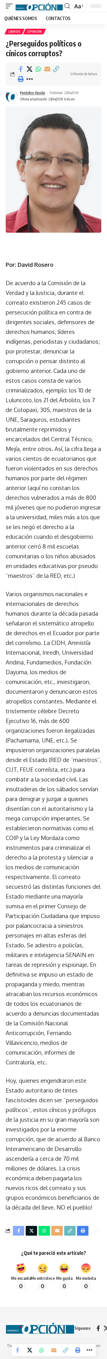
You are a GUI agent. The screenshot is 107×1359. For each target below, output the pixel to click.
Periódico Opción (32, 93)
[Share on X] (29, 69)
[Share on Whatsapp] (38, 69)
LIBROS (15, 31)
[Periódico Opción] (39, 6)
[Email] (47, 69)
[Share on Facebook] (21, 69)
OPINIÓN (34, 31)
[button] (10, 6)
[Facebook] (98, 1328)
